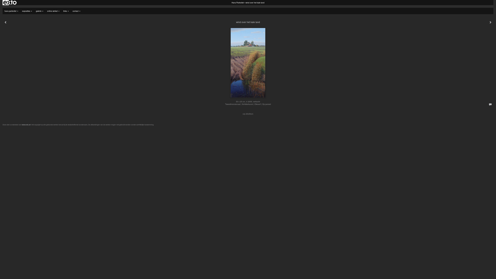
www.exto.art (26, 124)
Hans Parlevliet (238, 2)
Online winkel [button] (52, 11)
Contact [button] (76, 11)
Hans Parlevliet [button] (11, 11)
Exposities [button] (26, 11)
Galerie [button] (39, 11)
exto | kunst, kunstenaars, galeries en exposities (10, 2)
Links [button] (65, 11)
